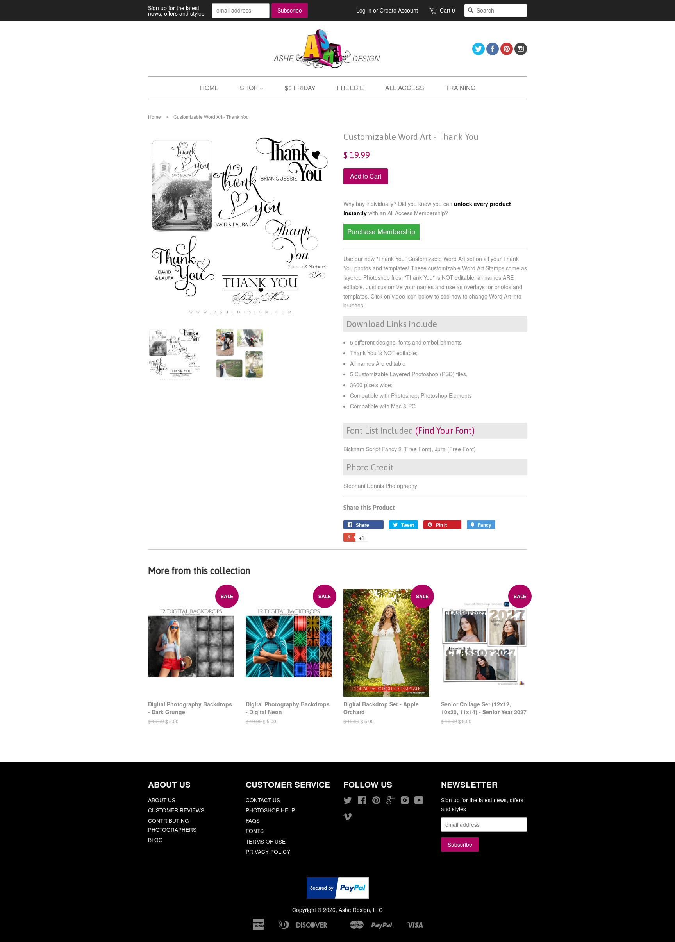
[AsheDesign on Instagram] (520, 52)
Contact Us (263, 800)
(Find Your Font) (445, 430)
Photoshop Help (270, 810)
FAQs (253, 820)
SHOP (249, 87)
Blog (155, 840)
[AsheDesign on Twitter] (478, 52)
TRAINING (460, 87)
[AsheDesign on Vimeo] (347, 818)
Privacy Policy (268, 851)
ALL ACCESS (404, 87)
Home (154, 116)
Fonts (255, 831)
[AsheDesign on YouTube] (418, 801)
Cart (447, 10)
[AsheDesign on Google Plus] (390, 801)
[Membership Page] (381, 237)
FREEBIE (350, 87)
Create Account (399, 10)
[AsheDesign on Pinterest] (506, 52)
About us (161, 800)
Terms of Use (266, 841)
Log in (363, 10)
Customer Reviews (176, 810)
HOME (209, 87)
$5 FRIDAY (300, 87)
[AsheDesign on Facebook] (492, 52)
